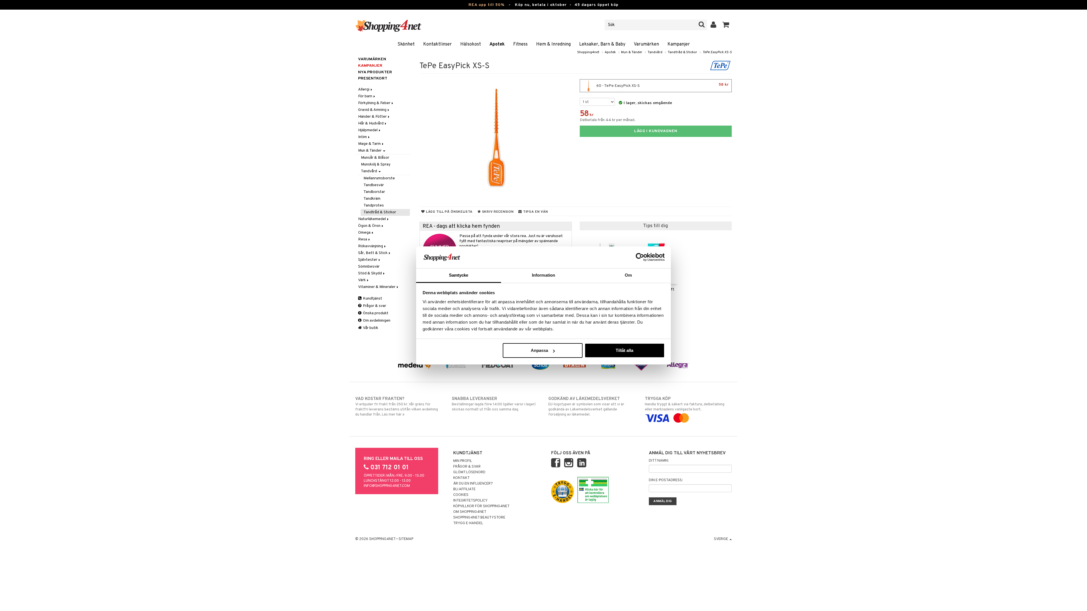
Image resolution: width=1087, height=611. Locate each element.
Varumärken (646, 44)
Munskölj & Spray (375, 164)
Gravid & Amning (372, 109)
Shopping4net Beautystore (479, 517)
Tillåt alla (624, 350)
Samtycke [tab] (458, 275)
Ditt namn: (659, 461)
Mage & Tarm (370, 143)
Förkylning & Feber (374, 103)
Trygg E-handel (468, 523)
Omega (364, 232)
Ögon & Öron (369, 225)
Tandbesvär (373, 185)
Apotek (497, 44)
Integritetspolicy (470, 500)
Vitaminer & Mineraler (377, 287)
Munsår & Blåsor (375, 157)
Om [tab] (628, 275)
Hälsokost (470, 44)
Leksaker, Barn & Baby (602, 44)
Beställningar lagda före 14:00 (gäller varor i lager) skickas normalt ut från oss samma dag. (494, 404)
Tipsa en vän (535, 212)
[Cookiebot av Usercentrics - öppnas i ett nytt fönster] (640, 257)
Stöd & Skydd (370, 273)
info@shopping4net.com (387, 486)
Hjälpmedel (368, 130)
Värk (362, 280)
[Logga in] (713, 25)
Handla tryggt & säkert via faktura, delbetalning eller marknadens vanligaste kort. (684, 404)
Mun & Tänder (631, 52)
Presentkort (372, 78)
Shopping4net (588, 52)
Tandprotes (373, 205)
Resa (363, 239)
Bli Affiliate (464, 489)
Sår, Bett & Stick (373, 253)
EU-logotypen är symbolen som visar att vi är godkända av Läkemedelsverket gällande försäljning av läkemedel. (586, 406)
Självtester (368, 259)
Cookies (460, 495)
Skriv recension (497, 212)
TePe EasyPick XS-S (717, 52)
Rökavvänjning (371, 246)
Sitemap (406, 539)
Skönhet (406, 44)
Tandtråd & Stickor (682, 52)
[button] (726, 25)
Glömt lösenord (469, 472)
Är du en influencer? (473, 483)
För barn (365, 96)
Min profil (462, 461)
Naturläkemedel (372, 219)
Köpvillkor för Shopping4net (481, 506)
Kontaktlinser (437, 44)
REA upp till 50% (486, 5)
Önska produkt (375, 313)
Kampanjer (678, 44)
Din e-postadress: (666, 480)
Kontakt (461, 478)
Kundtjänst (372, 298)
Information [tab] (543, 275)
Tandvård (655, 52)
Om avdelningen (376, 320)
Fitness (520, 44)
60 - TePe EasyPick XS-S (662, 85)
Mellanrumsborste (379, 178)
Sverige (721, 539)
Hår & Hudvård (371, 123)
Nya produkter (375, 72)
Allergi (364, 89)
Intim (363, 137)
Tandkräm (371, 198)
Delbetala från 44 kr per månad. (607, 120)
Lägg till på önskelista (449, 212)
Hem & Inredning (553, 44)
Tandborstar (374, 192)
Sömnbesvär (369, 266)
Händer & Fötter (373, 116)
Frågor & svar (374, 306)
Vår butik (370, 328)
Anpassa (539, 350)
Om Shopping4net (469, 512)
